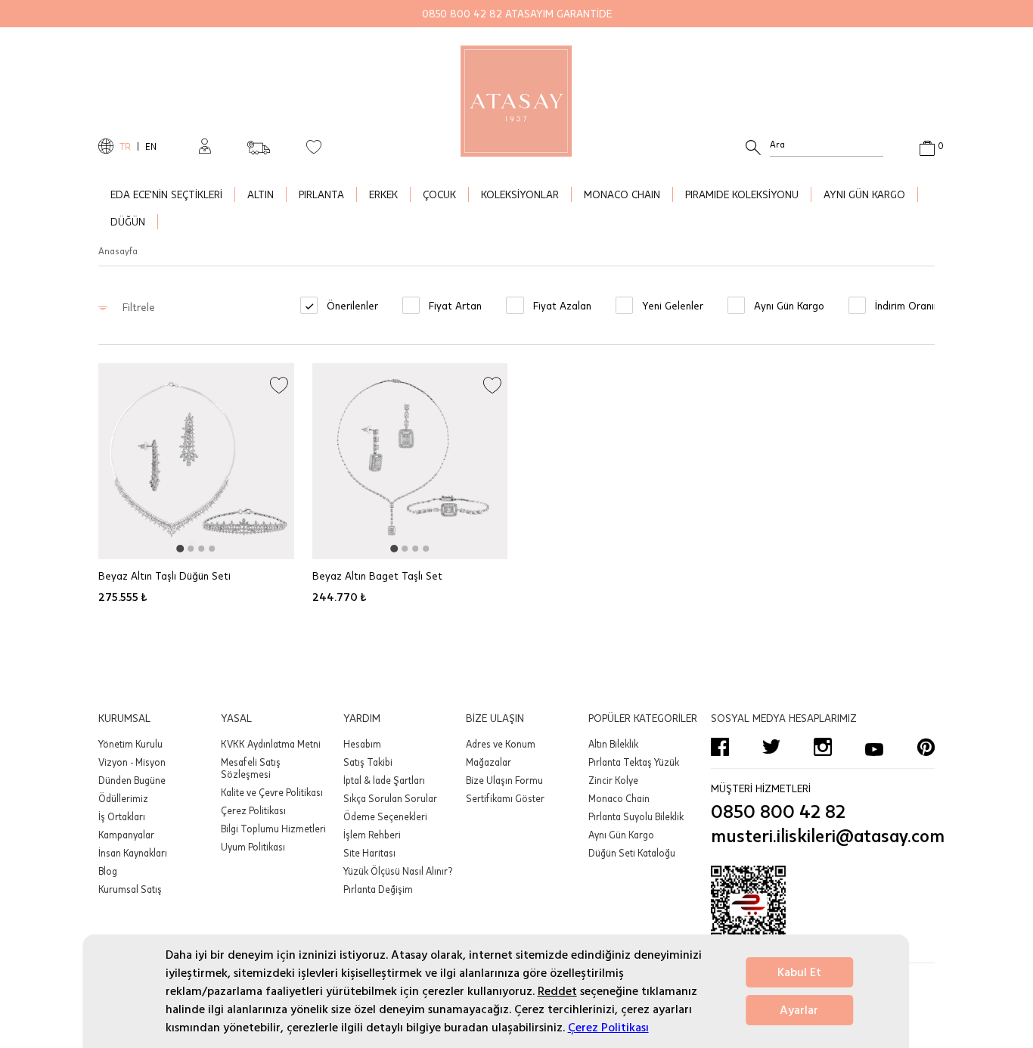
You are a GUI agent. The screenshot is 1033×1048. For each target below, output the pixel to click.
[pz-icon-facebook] (720, 747)
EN (151, 146)
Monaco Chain (619, 798)
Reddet (557, 991)
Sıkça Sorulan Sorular (390, 798)
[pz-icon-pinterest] (926, 747)
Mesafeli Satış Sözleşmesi (251, 768)
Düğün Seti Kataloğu (631, 853)
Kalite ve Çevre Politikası (272, 792)
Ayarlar (799, 1010)
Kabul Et (799, 972)
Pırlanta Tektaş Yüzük (633, 762)
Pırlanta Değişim (378, 889)
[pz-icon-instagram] (823, 747)
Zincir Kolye (613, 780)
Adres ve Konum (500, 744)
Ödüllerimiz (123, 798)
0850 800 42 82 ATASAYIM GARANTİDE (517, 13)
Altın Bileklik (613, 744)
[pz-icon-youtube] (874, 747)
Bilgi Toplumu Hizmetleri (273, 829)
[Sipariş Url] (258, 143)
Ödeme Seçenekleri (385, 816)
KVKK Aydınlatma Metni (271, 744)
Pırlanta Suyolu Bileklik (636, 816)
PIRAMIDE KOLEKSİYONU (742, 194)
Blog (107, 871)
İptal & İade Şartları (384, 780)
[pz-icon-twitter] (771, 747)
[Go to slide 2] (191, 549)
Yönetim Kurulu (130, 744)
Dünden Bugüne (132, 780)
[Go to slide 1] (180, 548)
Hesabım (362, 744)
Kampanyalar (126, 835)
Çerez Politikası (608, 1027)
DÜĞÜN (127, 221)
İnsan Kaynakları (132, 853)
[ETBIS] (823, 911)
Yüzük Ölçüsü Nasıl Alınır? (397, 871)
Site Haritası (369, 853)
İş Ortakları (121, 816)
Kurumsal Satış (130, 889)
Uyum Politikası (253, 847)
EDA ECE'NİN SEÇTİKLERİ (166, 194)
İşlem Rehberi (372, 835)
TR (125, 146)
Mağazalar (488, 762)
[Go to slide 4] (212, 549)
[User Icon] (205, 146)
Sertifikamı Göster (505, 798)
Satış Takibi (367, 762)
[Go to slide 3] (201, 549)
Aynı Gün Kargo (621, 835)
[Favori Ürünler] (313, 146)
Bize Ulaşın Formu (504, 780)
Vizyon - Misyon (132, 762)
